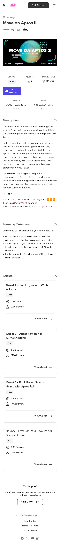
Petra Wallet (20, 203)
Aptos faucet (48, 206)
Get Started (38, 5)
